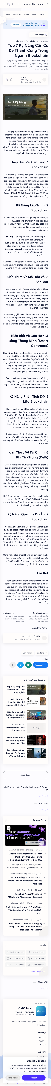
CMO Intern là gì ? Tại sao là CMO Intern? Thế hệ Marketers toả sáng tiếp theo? (25, 880)
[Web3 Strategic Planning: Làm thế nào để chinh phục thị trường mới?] (36, 702)
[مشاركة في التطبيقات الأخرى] (12, 665)
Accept (34, 1078)
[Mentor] (43, 14)
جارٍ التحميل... (42, 795)
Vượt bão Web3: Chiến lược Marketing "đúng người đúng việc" (25, 895)
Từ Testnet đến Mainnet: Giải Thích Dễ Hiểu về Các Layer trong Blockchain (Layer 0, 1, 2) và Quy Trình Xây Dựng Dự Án (15, 727)
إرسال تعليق (25, 775)
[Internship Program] (23, 873)
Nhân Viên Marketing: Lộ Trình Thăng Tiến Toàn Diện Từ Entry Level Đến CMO (24, 910)
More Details (12, 1078)
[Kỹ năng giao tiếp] (11, 903)
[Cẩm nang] (28, 919)
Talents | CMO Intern (33, 4)
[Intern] (34, 14)
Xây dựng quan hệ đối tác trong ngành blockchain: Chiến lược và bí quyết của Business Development (15, 715)
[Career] (27, 14)
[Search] (18, 4)
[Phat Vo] (24, 77)
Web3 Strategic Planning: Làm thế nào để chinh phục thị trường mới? (16, 702)
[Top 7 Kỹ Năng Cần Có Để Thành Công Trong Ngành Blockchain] (36, 690)
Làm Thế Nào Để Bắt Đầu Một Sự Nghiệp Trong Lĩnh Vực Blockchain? (15, 753)
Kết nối (43, 26)
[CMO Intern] (10, 873)
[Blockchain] (10, 849)
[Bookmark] (13, 4)
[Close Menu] (6, 24)
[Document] (17, 14)
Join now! (15, 25)
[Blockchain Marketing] (24, 849)
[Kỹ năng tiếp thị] (26, 903)
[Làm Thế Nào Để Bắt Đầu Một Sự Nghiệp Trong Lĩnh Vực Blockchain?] (36, 753)
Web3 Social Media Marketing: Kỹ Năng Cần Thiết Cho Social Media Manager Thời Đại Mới (15, 740)
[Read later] (11, 80)
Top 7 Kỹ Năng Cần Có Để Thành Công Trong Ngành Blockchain (16, 689)
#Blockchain (42, 653)
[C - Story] (23, 890)
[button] (4, 4)
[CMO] (30, 890)
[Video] (8, 14)
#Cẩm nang (27, 653)
